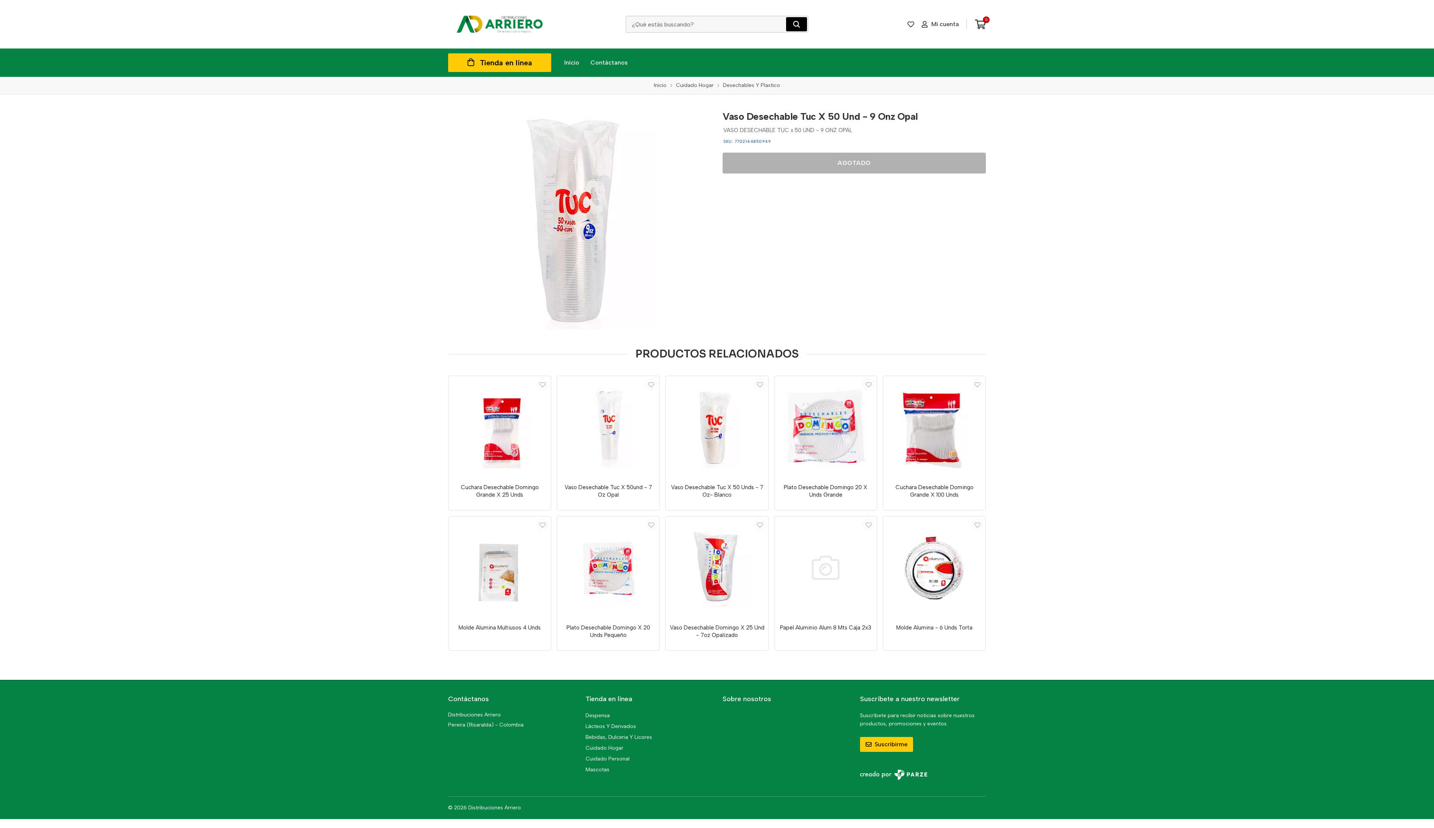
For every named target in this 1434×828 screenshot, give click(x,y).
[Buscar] (796, 24)
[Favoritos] (910, 24)
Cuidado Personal (608, 759)
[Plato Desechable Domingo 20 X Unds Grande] (826, 427)
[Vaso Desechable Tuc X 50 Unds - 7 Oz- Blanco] (717, 427)
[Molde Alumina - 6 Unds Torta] (934, 567)
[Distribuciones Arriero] (500, 24)
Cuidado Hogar (604, 748)
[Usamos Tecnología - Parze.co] (893, 775)
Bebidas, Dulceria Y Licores (619, 737)
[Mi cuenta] (542, 384)
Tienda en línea (506, 62)
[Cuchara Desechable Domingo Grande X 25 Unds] (499, 427)
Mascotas (597, 769)
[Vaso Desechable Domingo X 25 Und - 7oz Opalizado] (717, 567)
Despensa (598, 715)
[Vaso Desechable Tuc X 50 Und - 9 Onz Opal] (580, 217)
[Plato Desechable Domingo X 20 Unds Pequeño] (608, 567)
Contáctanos (609, 62)
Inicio (571, 62)
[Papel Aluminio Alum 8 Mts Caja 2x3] (826, 567)
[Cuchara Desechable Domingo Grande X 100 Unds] (934, 427)
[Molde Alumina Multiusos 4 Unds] (499, 567)
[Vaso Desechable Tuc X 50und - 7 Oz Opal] (608, 427)
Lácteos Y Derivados (611, 726)
